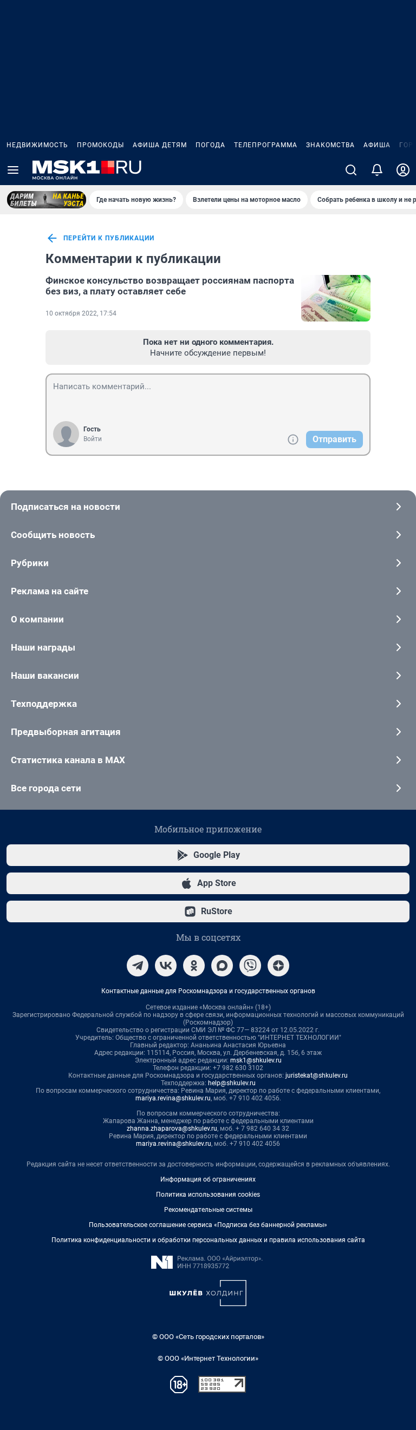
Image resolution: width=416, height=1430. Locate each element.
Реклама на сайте (49, 591)
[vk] (166, 965)
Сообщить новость (53, 534)
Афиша (377, 145)
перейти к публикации (108, 238)
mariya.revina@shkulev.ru (173, 1098)
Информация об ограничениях (208, 1179)
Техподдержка (44, 703)
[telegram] (137, 965)
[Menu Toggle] (13, 170)
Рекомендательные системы (208, 1209)
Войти (92, 439)
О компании (37, 619)
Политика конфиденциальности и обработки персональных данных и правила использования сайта (208, 1240)
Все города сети (46, 788)
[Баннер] (46, 200)
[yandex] (278, 965)
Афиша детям (160, 145)
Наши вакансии (45, 675)
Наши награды (43, 647)
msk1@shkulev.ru (256, 1060)
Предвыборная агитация (66, 731)
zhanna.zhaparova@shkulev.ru (172, 1128)
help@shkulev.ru (232, 1083)
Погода (210, 145)
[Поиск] (351, 170)
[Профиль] (403, 170)
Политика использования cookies (208, 1194)
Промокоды (100, 145)
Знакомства (330, 145)
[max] (222, 965)
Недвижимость (37, 145)
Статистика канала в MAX (68, 760)
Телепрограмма (265, 145)
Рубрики (30, 562)
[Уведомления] (377, 170)
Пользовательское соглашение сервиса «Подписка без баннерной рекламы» (208, 1225)
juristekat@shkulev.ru (316, 1075)
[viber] (250, 965)
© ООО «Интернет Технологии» (208, 1358)
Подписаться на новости (65, 506)
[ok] (194, 965)
